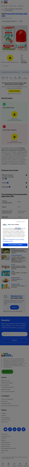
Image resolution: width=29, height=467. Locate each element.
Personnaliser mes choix (8, 241)
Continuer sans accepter (20, 221)
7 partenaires (17, 228)
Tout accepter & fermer (15, 244)
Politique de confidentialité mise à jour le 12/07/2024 (13, 239)
